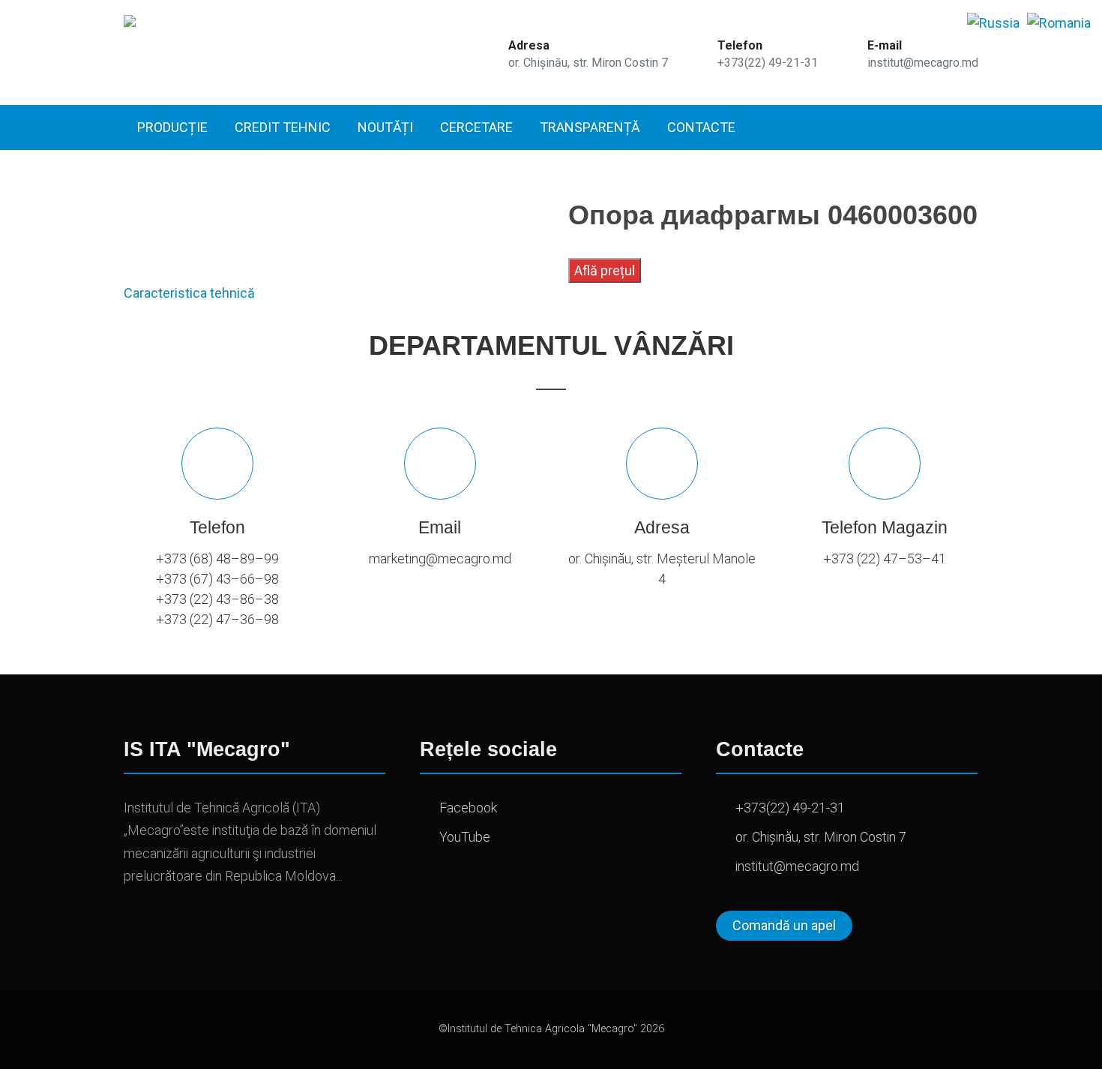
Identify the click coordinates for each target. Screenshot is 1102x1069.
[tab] (189, 293)
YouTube (464, 837)
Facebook (468, 807)
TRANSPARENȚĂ (590, 127)
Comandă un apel (784, 925)
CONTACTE (701, 127)
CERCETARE (476, 127)
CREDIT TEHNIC (283, 127)
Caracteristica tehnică (189, 293)
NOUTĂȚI (385, 127)
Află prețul (604, 270)
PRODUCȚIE (172, 127)
